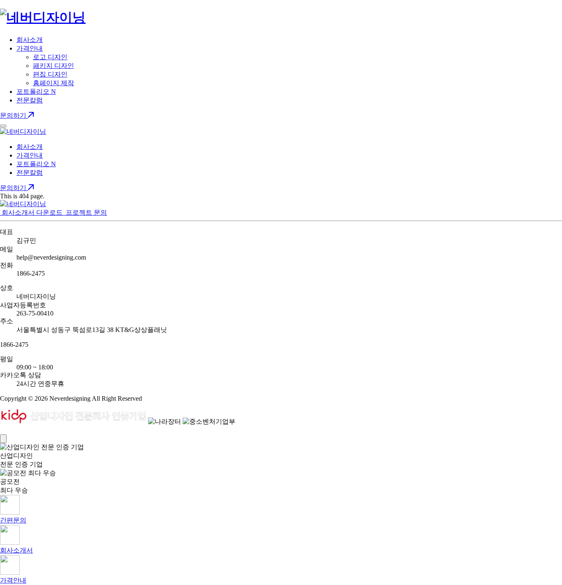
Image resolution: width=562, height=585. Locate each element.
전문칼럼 (29, 100)
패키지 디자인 (53, 65)
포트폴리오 (36, 91)
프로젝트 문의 (85, 212)
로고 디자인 (50, 56)
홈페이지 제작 (53, 82)
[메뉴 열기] (3, 126)
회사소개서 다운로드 (32, 212)
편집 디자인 (50, 74)
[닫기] (3, 438)
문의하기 (14, 115)
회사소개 (29, 39)
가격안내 (29, 48)
